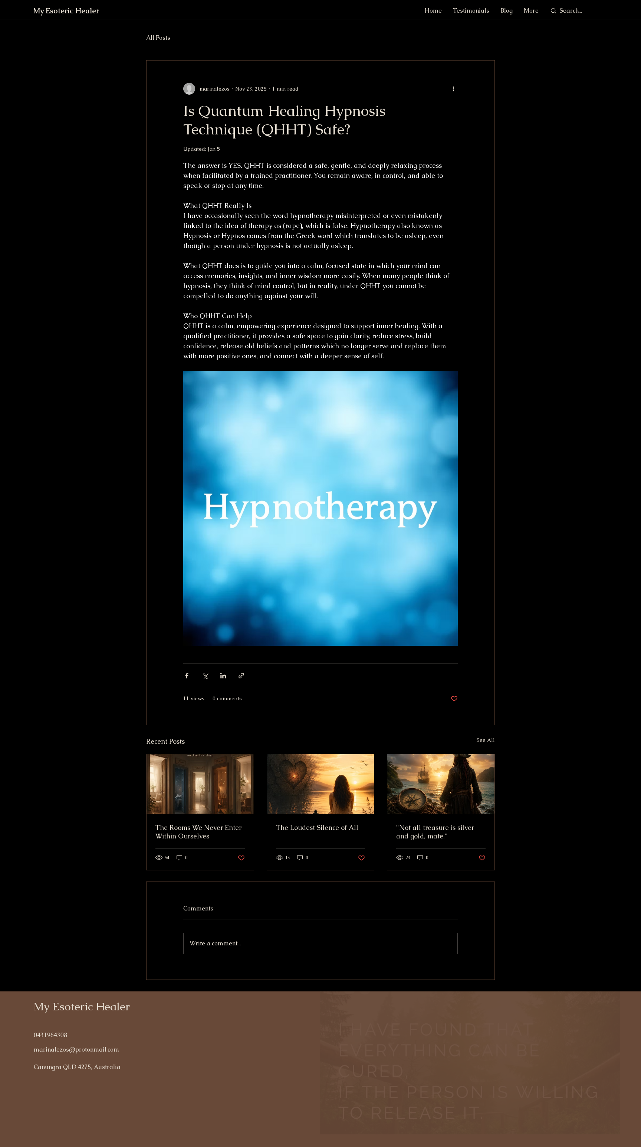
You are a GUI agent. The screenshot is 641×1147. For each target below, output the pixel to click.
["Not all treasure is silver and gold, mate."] (440, 784)
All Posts (158, 38)
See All (486, 740)
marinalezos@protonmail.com (76, 1049)
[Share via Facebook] (186, 675)
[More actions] (453, 88)
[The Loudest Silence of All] (320, 784)
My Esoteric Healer (81, 1006)
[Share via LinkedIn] (223, 675)
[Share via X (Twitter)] (204, 675)
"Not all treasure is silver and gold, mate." (435, 831)
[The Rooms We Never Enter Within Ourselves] (200, 784)
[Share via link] (241, 675)
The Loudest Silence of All (317, 827)
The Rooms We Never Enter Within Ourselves (198, 831)
